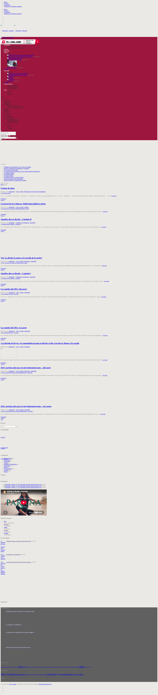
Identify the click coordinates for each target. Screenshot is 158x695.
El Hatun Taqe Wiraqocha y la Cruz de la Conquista (17, 167)
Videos (6, 52)
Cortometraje (43, 667)
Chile (35, 667)
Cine (37, 667)
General (6, 462)
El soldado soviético (9, 173)
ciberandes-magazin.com (45, 684)
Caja (8, 93)
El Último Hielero (12, 67)
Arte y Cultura (7, 42)
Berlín (21, 667)
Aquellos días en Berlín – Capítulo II (16, 219)
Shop (5, 90)
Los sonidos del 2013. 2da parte (14, 289)
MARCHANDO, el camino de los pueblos (15, 180)
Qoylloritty (10, 78)
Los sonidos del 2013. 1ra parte (14, 328)
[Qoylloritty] (10, 76)
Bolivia (26, 667)
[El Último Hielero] (12, 66)
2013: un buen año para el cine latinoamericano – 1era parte (26, 406)
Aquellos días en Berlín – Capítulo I (16, 273)
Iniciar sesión (4, 136)
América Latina (11, 667)
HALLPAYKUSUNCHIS (14, 59)
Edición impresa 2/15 (12, 87)
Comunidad (7, 45)
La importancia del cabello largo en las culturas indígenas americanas (22, 171)
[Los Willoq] (10, 79)
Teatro (85, 667)
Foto (61, 667)
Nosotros (6, 3)
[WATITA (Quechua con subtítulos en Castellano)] (20, 55)
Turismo (6, 49)
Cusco (47, 667)
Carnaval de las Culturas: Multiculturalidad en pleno (23, 204)
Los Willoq (10, 81)
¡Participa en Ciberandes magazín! (13, 6)
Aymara (17, 667)
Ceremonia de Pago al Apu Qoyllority (17, 75)
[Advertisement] (50, 152)
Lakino (63, 667)
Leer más (113, 196)
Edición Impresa (8, 84)
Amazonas (6, 667)
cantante (32, 667)
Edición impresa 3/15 (12, 88)
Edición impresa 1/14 (12, 85)
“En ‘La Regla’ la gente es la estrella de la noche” (21, 258)
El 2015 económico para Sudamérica (13, 179)
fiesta (59, 667)
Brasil (29, 667)
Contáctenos (7, 5)
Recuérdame (14, 136)
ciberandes (11, 191)
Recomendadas (42, 191)
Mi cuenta (9, 94)
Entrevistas (7, 51)
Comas (39, 667)
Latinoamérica (72, 667)
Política (6, 467)
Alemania (2, 667)
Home (5, 2)
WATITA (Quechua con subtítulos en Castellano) (20, 56)
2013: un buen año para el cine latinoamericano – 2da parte (26, 368)
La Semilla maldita (9, 174)
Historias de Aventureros (13, 46)
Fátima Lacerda (54, 667)
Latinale (67, 667)
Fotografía (6, 70)
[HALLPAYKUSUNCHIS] (14, 58)
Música (77, 667)
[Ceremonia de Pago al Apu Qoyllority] (17, 73)
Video (87, 667)
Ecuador (50, 667)
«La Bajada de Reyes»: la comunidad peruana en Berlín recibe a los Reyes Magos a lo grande (40, 343)
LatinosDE (7, 43)
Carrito (9, 91)
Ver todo (6, 69)
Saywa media (12, 684)
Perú (81, 666)
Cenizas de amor (8, 188)
